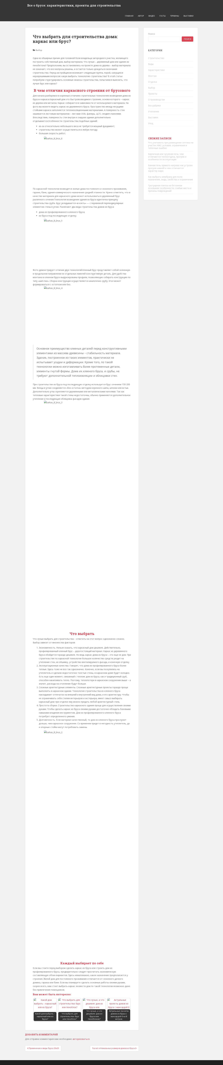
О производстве (156, 99)
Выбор (39, 50)
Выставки (188, 16)
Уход (150, 123)
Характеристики (156, 70)
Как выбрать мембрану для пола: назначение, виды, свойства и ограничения (170, 178)
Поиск (151, 33)
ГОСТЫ (162, 16)
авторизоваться (81, 1039)
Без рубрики (154, 105)
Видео (152, 16)
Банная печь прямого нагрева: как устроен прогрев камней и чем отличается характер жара (170, 168)
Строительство (156, 58)
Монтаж (152, 75)
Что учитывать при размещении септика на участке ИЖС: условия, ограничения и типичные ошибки (170, 145)
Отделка (152, 81)
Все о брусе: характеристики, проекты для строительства (74, 5)
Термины (174, 16)
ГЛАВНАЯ (129, 16)
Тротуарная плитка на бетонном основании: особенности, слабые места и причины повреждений (169, 188)
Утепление (153, 111)
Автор (141, 16)
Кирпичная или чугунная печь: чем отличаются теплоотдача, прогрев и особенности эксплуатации (167, 157)
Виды (151, 64)
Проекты (152, 93)
